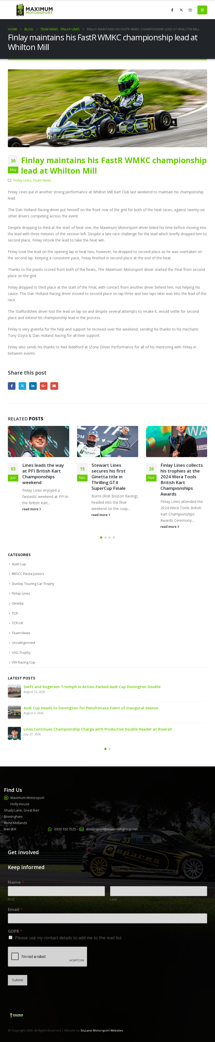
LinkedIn (33, 386)
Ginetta (18, 603)
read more (30, 509)
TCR (15, 613)
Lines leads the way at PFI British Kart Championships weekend (43, 473)
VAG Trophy (21, 652)
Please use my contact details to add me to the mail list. (68, 938)
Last (113, 899)
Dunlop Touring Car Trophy (33, 583)
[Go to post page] (38, 441)
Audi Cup (19, 564)
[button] (202, 10)
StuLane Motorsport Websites (101, 1030)
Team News (42, 180)
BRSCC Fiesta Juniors (28, 573)
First (11, 899)
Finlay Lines (22, 180)
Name (16, 882)
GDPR (15, 931)
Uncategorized (23, 642)
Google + (43, 386)
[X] (181, 10)
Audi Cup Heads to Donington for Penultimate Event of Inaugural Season (91, 707)
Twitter (22, 386)
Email (54, 386)
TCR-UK (17, 623)
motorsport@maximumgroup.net (112, 829)
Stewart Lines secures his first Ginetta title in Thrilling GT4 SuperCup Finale (109, 476)
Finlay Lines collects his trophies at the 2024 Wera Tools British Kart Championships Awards (181, 479)
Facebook (11, 386)
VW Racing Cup (23, 662)
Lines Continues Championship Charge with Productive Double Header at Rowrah (98, 729)
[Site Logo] (34, 10)
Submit (17, 980)
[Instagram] (190, 10)
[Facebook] (172, 10)
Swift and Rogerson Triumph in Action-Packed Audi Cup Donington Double (92, 686)
